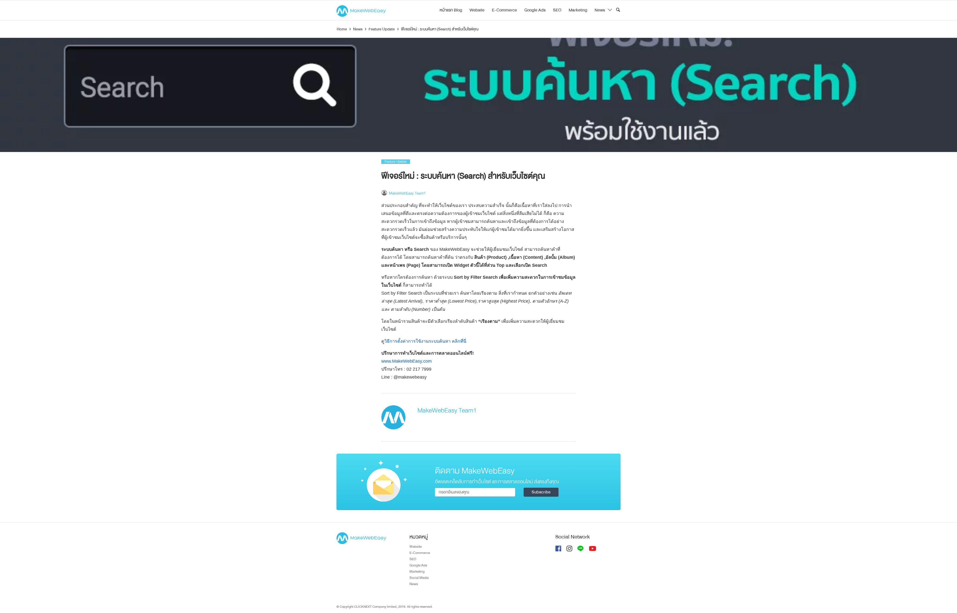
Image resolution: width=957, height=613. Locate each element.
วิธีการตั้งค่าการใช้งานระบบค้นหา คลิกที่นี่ (425, 341)
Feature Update (396, 161)
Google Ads (535, 10)
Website (477, 10)
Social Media (419, 578)
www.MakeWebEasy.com (406, 361)
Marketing (578, 10)
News (600, 10)
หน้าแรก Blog (451, 10)
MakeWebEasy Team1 (407, 193)
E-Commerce (504, 10)
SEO (557, 10)
